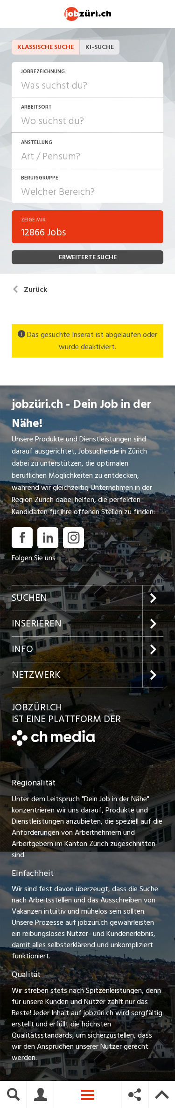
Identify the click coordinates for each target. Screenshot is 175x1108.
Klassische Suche (45, 46)
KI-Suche (99, 46)
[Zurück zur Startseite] (53, 743)
